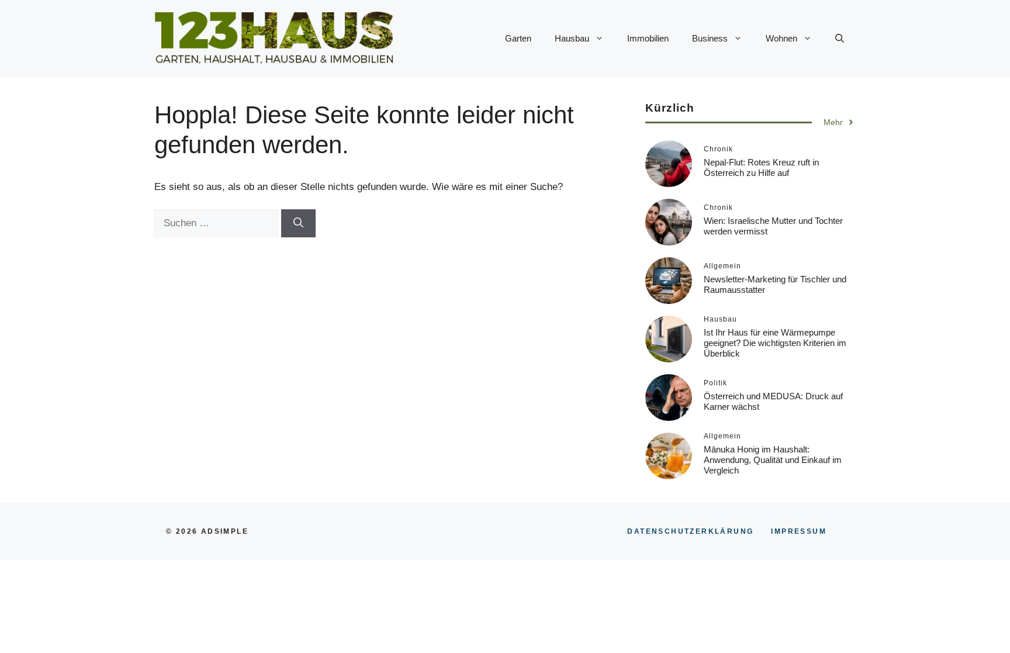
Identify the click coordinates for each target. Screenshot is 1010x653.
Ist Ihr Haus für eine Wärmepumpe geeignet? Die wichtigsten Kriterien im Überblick (775, 342)
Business (710, 38)
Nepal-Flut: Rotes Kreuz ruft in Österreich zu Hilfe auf (761, 167)
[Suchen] (298, 223)
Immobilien (648, 38)
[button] (840, 38)
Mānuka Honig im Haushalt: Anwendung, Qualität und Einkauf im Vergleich (773, 459)
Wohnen (781, 38)
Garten (518, 38)
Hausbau (572, 38)
